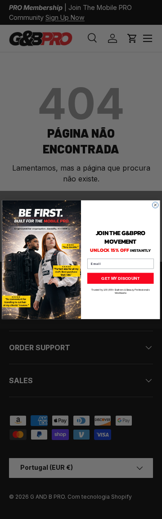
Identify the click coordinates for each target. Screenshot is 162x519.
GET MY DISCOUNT (120, 277)
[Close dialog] (155, 205)
